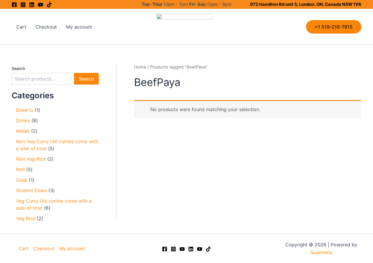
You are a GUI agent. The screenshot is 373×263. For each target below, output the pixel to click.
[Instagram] (23, 4)
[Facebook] (14, 4)
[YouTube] (182, 249)
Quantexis (321, 252)
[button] (333, 27)
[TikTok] (208, 249)
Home (140, 67)
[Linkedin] (31, 4)
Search (18, 68)
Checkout (46, 27)
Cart (21, 27)
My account (79, 27)
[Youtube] (40, 4)
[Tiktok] (49, 4)
